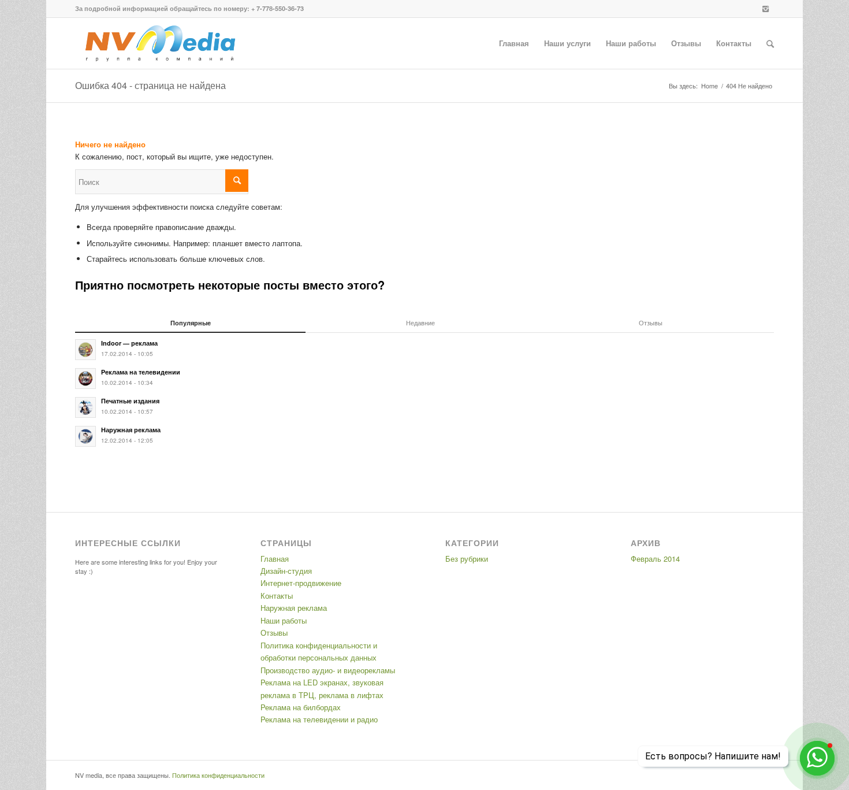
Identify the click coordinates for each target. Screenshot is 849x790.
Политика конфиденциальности (218, 775)
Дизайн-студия (286, 570)
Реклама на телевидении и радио (319, 719)
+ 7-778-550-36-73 (277, 8)
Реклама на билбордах (300, 707)
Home (709, 85)
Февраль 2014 (655, 558)
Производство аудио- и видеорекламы (327, 670)
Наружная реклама (293, 607)
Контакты (276, 595)
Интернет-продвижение (300, 582)
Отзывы (274, 632)
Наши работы (283, 620)
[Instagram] (765, 8)
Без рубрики (466, 558)
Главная (274, 558)
